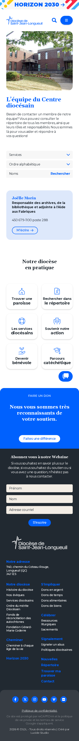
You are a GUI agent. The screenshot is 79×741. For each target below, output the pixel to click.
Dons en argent (52, 590)
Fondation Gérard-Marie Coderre (19, 629)
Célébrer (48, 615)
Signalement (52, 639)
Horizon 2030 (17, 658)
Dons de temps (52, 595)
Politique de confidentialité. (39, 710)
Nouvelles (49, 659)
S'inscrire (39, 522)
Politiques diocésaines (56, 650)
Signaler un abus (52, 644)
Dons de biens (51, 606)
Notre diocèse (18, 584)
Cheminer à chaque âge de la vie (19, 647)
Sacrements (49, 629)
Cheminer (14, 640)
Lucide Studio (39, 733)
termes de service (52, 720)
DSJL (23, 729)
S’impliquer (50, 584)
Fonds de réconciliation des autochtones (18, 618)
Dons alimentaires (54, 600)
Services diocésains (19, 600)
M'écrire (22, 230)
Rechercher (60, 174)
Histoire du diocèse (19, 590)
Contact (47, 681)
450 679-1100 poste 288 (30, 220)
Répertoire (50, 665)
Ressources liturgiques (49, 622)
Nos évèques (15, 595)
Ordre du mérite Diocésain (17, 607)
